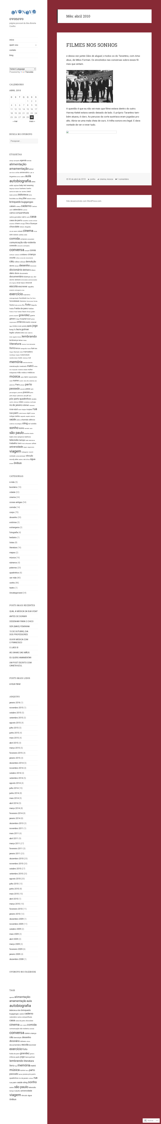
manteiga (12, 355)
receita (33, 399)
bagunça (12, 188)
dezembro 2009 (16, 919)
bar (20, 191)
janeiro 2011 (14, 853)
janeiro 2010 (14, 914)
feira (34, 298)
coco (15, 234)
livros (17, 348)
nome (16, 380)
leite (22, 333)
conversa (16, 250)
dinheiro (27, 270)
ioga (10, 326)
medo (20, 358)
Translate (29, 72)
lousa (29, 348)
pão (25, 396)
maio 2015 (14, 738)
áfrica (28, 459)
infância (21, 322)
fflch (23, 305)
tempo (22, 440)
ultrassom (28, 443)
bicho (30, 195)
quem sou (13, 45)
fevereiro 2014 (16, 813)
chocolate (14, 226)
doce (17, 273)
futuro (24, 312)
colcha (20, 235)
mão (19, 373)
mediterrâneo (13, 358)
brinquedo (15, 201)
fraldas (31, 309)
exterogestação (13, 298)
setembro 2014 (16, 778)
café (10, 210)
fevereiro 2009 (16, 949)
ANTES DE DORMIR (18, 616)
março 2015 (14, 748)
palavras (12, 385)
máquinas (13, 373)
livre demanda (30, 344)
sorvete (27, 428)
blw (25, 198)
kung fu (12, 330)
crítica (17, 258)
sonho (13, 428)
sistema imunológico (15, 424)
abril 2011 (13, 838)
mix (10, 370)
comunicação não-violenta (22, 242)
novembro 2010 (16, 863)
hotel (29, 319)
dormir (11, 280)
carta (28, 217)
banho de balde (14, 191)
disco (33, 270)
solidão (33, 424)
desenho (24, 265)
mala (21, 352)
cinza (35, 231)
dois (32, 277)
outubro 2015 (15, 712)
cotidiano (23, 255)
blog (11, 55)
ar (33, 172)
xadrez (21, 459)
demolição (31, 261)
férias (29, 312)
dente (11, 266)
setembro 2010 (16, 873)
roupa (24, 409)
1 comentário (123, 179)
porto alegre (13, 396)
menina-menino (27, 362)
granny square (13, 315)
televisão (14, 440)
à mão (12, 482)
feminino (23, 301)
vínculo (29, 455)
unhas (34, 443)
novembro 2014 (16, 768)
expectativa (26, 295)
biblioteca (23, 194)
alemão (29, 160)
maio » (32, 121)
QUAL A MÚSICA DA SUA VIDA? (23, 611)
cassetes (25, 220)
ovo (36, 381)
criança (32, 254)
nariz (26, 377)
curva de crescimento (26, 258)
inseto (27, 322)
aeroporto (16, 160)
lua (32, 348)
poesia (26, 392)
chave (17, 223)
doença (27, 277)
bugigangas (27, 202)
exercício (16, 294)
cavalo (31, 220)
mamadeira (28, 352)
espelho (31, 287)
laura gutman (22, 329)
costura (17, 255)
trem (20, 443)
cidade (19, 231)
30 (32, 117)
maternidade (24, 355)
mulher (30, 370)
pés (30, 396)
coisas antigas (15, 502)
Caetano (34, 206)
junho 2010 (14, 889)
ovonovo (16, 18)
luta (35, 348)
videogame (25, 452)
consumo (20, 246)
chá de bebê (13, 231)
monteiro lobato (22, 370)
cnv (11, 234)
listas (25, 340)
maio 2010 (14, 894)
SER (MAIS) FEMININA (19, 626)
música (14, 376)
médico (24, 373)
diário (11, 273)
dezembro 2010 (16, 858)
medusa (25, 358)
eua (23, 290)
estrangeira (18, 290)
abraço (11, 160)
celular (35, 220)
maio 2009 (14, 934)
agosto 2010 (15, 878)
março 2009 (14, 944)
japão (29, 326)
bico (17, 198)
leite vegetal (13, 337)
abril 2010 (13, 899)
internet (33, 322)
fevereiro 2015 (16, 753)
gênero (12, 319)
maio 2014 (14, 798)
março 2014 (14, 808)
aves (33, 182)
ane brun (12, 172)
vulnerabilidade (20, 456)
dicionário (15, 269)
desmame (33, 266)
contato (12, 50)
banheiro (23, 188)
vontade (12, 456)
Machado (16, 352)
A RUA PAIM (14, 684)
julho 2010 (13, 884)
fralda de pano (21, 308)
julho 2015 (13, 728)
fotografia (34, 305)
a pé (31, 172)
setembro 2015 (16, 718)
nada (22, 377)
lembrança (13, 340)
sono (21, 428)
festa (11, 305)
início (11, 40)
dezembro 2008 (16, 959)
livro (12, 348)
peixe (28, 389)
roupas (29, 409)
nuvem (21, 381)
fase (28, 298)
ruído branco (22, 413)
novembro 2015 (16, 707)
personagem (13, 392)
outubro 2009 (15, 929)
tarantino (27, 433)
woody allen (13, 459)
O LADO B (13, 647)
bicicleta (12, 198)
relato (21, 402)
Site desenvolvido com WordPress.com (83, 201)
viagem (15, 451)
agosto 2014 (15, 783)
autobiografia (20, 181)
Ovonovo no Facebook (22, 971)
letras (21, 340)
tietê (27, 440)
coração (27, 250)
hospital (23, 319)
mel (29, 358)
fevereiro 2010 (16, 909)
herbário (13, 537)
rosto (19, 409)
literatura (15, 343)
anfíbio (17, 172)
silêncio (32, 420)
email (18, 283)
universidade (16, 446)
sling (25, 423)
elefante (18, 280)
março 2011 (14, 843)
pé (27, 396)
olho (27, 381)
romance (32, 405)
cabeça (18, 206)
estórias (13, 522)
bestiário (13, 487)
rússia (33, 413)
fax (31, 298)
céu (11, 261)
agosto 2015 (15, 723)
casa (33, 216)
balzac (17, 188)
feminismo (30, 301)
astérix (23, 176)
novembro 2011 (16, 828)
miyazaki (15, 370)
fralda (11, 309)
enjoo (23, 283)
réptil (28, 413)
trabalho (13, 443)
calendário (18, 209)
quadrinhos (25, 398)
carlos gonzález (15, 217)
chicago (22, 223)
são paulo (16, 433)
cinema (28, 231)
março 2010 (14, 904)
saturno (32, 416)
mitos (35, 366)
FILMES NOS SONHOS (91, 45)
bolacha (29, 198)
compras (23, 239)
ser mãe (13, 578)
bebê (29, 191)
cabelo (12, 206)
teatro (31, 433)
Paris (17, 384)
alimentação (17, 164)
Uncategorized (15, 593)
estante (11, 290)
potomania (20, 396)
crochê (12, 258)
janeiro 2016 (14, 702)
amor (31, 169)
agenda (23, 160)
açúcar (16, 185)
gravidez (24, 315)
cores (33, 250)
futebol (19, 312)
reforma (15, 402)
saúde (12, 419)
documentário (16, 276)
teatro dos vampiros (16, 437)
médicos (31, 373)
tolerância (32, 440)
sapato (28, 416)
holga (17, 319)
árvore (11, 463)
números (13, 562)
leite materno (28, 333)
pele (32, 389)
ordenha (31, 381)
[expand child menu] (36, 45)
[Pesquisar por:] (23, 141)
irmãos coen (17, 326)
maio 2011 (14, 833)
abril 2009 (13, 939)
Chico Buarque (31, 223)
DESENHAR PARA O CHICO (21, 621)
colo (25, 235)
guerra (32, 315)
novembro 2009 (16, 924)
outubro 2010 (15, 868)
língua (11, 352)
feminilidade (14, 301)
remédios (27, 402)
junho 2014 (14, 793)
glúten (33, 312)
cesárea (11, 223)
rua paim (13, 413)
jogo (35, 325)
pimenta (19, 392)
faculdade (22, 298)
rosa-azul (13, 409)
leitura (19, 337)
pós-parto (14, 399)
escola (13, 286)
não (25, 381)
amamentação (19, 168)
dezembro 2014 (16, 763)
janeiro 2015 (14, 758)
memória (16, 362)
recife (11, 402)
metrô (30, 366)
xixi (24, 459)
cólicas (22, 262)
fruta (15, 312)
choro (22, 227)
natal (10, 381)
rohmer (26, 405)
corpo (11, 512)
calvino (25, 210)
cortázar (11, 255)
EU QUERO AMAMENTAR (20, 657)
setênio (18, 420)
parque (22, 385)
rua (35, 409)
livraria (24, 344)
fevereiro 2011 (16, 848)
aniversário (24, 172)
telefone (28, 437)
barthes (24, 191)
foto (28, 304)
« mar (15, 121)
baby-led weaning (26, 185)
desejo (17, 266)
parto (28, 384)
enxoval (29, 283)
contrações (26, 246)
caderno (26, 206)
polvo (31, 392)
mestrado (23, 366)
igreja (33, 319)
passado (14, 388)
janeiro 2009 (14, 954)
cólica (16, 262)
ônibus (18, 463)
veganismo (31, 447)
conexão (13, 245)
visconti (31, 452)
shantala (24, 420)
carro (24, 217)
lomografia (24, 348)
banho (29, 188)
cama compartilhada (19, 213)
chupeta (28, 227)
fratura (11, 312)
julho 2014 (13, 788)
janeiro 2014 (14, 818)
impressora (12, 322)
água (32, 459)
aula (28, 176)
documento (23, 273)
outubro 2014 (15, 773)
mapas (18, 355)
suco (31, 428)
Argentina (12, 176)
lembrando (29, 336)
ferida (35, 301)
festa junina (18, 305)
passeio (22, 389)
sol (29, 424)
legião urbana (15, 333)
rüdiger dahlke (14, 416)
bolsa (33, 198)
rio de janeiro (15, 405)
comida (14, 238)
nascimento (33, 377)
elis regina (12, 283)
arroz (18, 176)
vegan (25, 447)
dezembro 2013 (16, 823)
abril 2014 (13, 803)
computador (30, 239)
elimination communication (29, 280)
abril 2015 (13, 743)
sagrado (22, 416)
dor (35, 277)
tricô (23, 443)
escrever (22, 286)
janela (24, 326)
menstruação (14, 366)
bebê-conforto (13, 195)
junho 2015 (14, 733)
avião (11, 185)
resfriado (33, 402)
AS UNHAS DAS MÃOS (19, 652)
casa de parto (15, 220)
